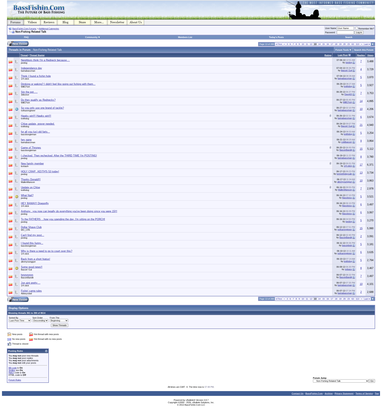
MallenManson (28, 182)
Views (370, 55)
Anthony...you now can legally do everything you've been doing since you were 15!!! (69, 211)
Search (348, 37)
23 (348, 44)
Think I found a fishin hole (36, 76)
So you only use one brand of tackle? (42, 107)
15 (323, 44)
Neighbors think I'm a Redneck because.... (45, 60)
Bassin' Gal (346, 70)
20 (344, 44)
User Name (330, 28)
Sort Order (37, 318)
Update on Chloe (30, 187)
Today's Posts (276, 37)
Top (377, 393)
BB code (13, 368)
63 (353, 44)
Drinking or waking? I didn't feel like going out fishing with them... (58, 84)
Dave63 (348, 94)
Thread (24, 55)
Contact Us (297, 393)
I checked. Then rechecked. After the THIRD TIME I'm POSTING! (59, 155)
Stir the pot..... (29, 91)
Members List (185, 37)
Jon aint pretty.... (30, 282)
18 (336, 44)
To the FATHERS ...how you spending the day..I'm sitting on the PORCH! (63, 219)
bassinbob (347, 245)
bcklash (24, 166)
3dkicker (25, 94)
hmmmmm (27, 274)
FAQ (26, 37)
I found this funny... (32, 243)
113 (357, 44)
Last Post (343, 55)
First (279, 44)
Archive (329, 393)
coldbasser (346, 142)
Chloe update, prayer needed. (38, 123)
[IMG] (11, 372)
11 (307, 44)
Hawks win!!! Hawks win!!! (36, 115)
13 (361, 172)
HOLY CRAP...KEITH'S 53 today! (40, 171)
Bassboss (347, 197)
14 (319, 44)
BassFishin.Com (314, 393)
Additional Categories (49, 28)
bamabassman (28, 71)
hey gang (26, 139)
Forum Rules (15, 380)
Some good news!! (31, 266)
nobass (348, 269)
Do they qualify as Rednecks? (38, 99)
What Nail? (27, 195)
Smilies (12, 370)
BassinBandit (345, 150)
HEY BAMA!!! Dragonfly (35, 203)
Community (91, 37)
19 (340, 44)
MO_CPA (25, 230)
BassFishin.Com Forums (24, 28)
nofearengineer (28, 110)
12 (311, 44)
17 (332, 44)
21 (361, 124)
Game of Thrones (31, 147)
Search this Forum (363, 50)
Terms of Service (364, 393)
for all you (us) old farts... (35, 131)
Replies (361, 55)
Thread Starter (37, 55)
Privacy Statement (344, 393)
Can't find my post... (32, 235)
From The (54, 318)
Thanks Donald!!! (31, 179)
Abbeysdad (26, 293)
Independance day (31, 68)
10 (303, 44)
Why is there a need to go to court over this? (46, 251)
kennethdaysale (344, 174)
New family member (32, 163)
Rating (328, 55)
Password (330, 32)
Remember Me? (366, 28)
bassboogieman (28, 134)
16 (327, 44)
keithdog (348, 86)
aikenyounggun (344, 182)
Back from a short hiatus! (35, 258)
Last (367, 44)
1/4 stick (25, 79)
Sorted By (13, 318)
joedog (24, 63)
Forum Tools (342, 50)
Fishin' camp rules (31, 290)
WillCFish (25, 86)
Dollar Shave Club (31, 227)
